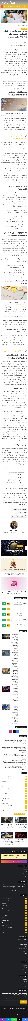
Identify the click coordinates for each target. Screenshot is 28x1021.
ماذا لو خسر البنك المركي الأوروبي (13, 351)
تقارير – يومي (4, 783)
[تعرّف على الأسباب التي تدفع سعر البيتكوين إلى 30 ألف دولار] (7, 835)
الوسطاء (25, 958)
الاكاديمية (20, 25)
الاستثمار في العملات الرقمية (7, 788)
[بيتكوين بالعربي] (10, 2)
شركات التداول (4, 786)
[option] (14, 548)
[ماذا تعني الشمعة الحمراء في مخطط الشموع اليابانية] (21, 835)
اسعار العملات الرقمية (6, 791)
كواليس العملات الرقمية (6, 805)
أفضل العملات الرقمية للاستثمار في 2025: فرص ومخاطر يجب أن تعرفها (14, 552)
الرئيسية (24, 25)
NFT (2, 796)
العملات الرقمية (5, 779)
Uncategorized (5, 800)
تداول (4, 603)
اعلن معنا (25, 876)
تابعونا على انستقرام (13, 861)
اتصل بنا (25, 873)
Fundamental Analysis (21, 305)
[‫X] (15, 537)
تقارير (2, 810)
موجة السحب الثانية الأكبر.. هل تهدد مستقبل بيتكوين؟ (14, 6)
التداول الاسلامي (5, 798)
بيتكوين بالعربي (9, 1008)
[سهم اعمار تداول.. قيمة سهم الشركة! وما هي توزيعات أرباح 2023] (21, 820)
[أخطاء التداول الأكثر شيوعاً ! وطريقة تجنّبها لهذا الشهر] (7, 820)
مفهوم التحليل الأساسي (18, 516)
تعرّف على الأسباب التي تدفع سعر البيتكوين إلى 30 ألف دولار (7, 841)
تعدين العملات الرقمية (6, 808)
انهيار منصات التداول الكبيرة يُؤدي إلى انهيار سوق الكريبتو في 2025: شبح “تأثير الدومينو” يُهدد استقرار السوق (14, 640)
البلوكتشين (4, 793)
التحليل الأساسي (20, 513)
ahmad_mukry (21, 43)
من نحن (25, 871)
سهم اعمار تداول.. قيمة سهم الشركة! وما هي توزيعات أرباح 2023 (21, 826)
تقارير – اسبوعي (4, 803)
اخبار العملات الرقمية (6, 776)
